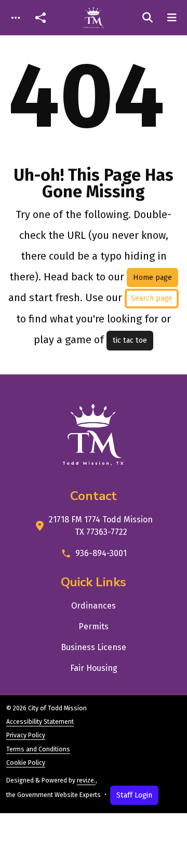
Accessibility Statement (40, 721)
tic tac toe (130, 340)
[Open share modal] (40, 18)
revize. (86, 780)
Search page (151, 298)
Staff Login (134, 795)
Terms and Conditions (38, 749)
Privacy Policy (25, 735)
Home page (152, 277)
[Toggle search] (147, 17)
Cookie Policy (25, 762)
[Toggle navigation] (15, 18)
